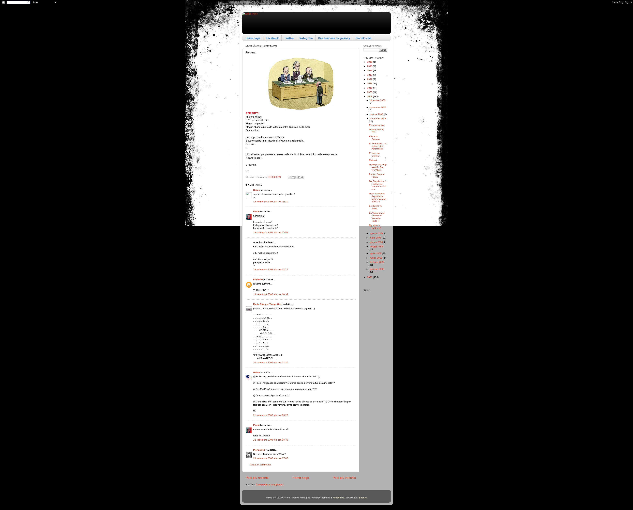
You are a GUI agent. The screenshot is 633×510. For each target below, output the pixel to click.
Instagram (306, 38)
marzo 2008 (376, 258)
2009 (370, 92)
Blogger (362, 497)
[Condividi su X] (296, 177)
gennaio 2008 (377, 269)
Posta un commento (260, 464)
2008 (370, 96)
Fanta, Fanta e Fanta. (377, 175)
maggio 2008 (376, 246)
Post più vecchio (344, 477)
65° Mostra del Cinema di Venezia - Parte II (376, 217)
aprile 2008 (376, 253)
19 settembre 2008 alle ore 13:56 (270, 232)
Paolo (256, 211)
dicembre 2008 (377, 100)
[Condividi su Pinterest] (302, 177)
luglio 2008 (376, 238)
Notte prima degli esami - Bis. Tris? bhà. (378, 167)
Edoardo (258, 279)
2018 (370, 62)
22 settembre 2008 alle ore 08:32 (270, 440)
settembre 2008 (378, 118)
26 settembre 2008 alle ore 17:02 (270, 458)
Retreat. (373, 160)
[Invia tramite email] (289, 177)
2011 (370, 83)
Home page (253, 38)
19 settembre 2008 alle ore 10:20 (270, 201)
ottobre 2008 (377, 114)
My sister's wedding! (375, 226)
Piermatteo (259, 450)
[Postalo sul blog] (293, 177)
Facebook (272, 38)
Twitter (289, 38)
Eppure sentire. (377, 125)
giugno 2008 (376, 242)
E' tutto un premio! (374, 154)
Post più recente (257, 477)
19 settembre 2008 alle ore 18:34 (270, 294)
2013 (370, 75)
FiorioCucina (364, 38)
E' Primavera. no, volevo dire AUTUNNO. (378, 146)
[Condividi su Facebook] (299, 177)
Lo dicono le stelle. (375, 207)
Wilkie (256, 372)
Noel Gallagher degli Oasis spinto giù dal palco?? (377, 197)
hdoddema (338, 497)
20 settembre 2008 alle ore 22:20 (270, 362)
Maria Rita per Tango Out (267, 304)
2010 (370, 88)
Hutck (256, 190)
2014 (370, 70)
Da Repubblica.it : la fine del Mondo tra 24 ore (377, 185)
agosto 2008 (376, 233)
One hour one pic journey (334, 38)
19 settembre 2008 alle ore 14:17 (270, 269)
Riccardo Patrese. (374, 137)
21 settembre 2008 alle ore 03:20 (270, 415)
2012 (370, 79)
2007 (370, 277)
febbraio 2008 (377, 262)
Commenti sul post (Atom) (269, 484)
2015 (370, 66)
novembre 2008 (378, 107)
